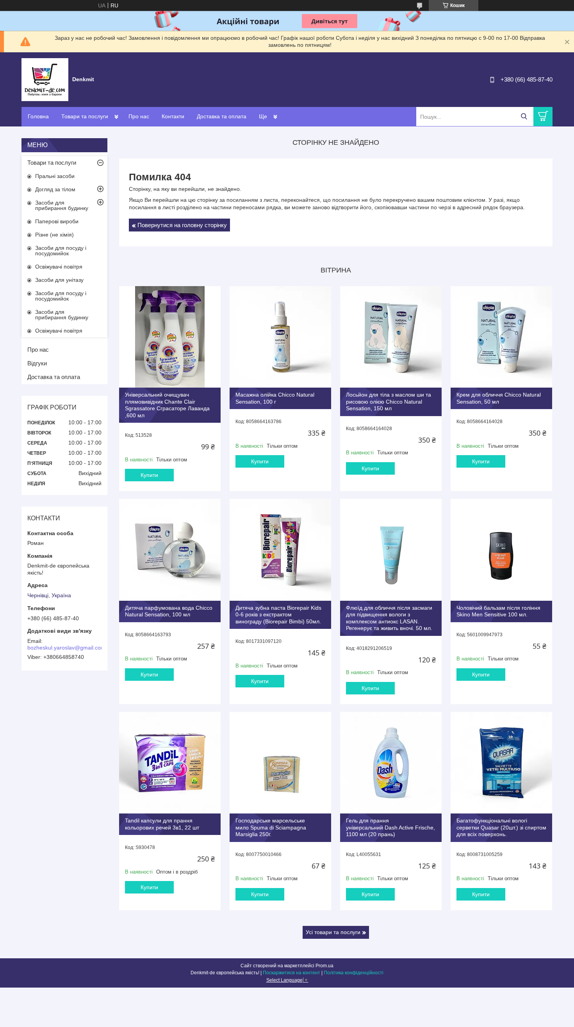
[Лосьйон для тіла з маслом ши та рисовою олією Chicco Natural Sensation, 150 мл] (391, 337)
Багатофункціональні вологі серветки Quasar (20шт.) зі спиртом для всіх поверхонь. (501, 827)
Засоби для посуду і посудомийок (60, 250)
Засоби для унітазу (59, 280)
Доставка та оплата (221, 116)
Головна (38, 116)
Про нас (138, 116)
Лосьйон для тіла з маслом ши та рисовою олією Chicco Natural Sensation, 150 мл (388, 401)
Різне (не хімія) (54, 234)
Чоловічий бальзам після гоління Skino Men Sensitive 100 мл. (498, 611)
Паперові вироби (56, 221)
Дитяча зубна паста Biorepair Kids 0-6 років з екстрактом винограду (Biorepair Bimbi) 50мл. (278, 615)
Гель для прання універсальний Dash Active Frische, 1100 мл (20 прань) (390, 827)
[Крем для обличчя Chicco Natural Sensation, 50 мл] (501, 337)
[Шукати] (523, 116)
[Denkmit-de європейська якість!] (44, 79)
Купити (149, 475)
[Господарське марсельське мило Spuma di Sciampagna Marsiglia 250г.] (280, 762)
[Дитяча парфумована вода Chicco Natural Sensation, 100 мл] (170, 549)
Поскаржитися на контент (291, 972)
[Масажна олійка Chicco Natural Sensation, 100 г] (280, 337)
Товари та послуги (84, 116)
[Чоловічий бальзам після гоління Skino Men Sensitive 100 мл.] (501, 549)
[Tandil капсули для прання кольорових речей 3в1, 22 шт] (170, 762)
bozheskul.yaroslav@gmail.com (66, 647)
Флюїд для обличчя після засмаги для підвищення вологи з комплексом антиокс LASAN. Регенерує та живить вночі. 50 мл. (389, 618)
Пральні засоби (55, 176)
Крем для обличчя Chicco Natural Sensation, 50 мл (498, 398)
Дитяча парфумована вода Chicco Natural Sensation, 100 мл (168, 611)
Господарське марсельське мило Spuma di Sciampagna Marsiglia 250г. (270, 827)
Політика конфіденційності (353, 972)
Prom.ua (324, 965)
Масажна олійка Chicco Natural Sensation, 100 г (274, 398)
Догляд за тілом (55, 189)
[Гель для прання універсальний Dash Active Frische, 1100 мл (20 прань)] (391, 762)
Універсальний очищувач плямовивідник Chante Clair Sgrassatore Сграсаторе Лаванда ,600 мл (167, 405)
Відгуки (37, 363)
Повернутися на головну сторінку (182, 225)
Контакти (173, 116)
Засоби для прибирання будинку (61, 205)
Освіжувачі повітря (58, 266)
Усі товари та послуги (333, 932)
